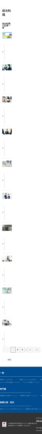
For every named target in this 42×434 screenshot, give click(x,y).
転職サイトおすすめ (6, 379)
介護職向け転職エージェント (28, 395)
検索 (9, 360)
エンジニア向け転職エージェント (10, 382)
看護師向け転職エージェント (9, 395)
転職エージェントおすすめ (28, 379)
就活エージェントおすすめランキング (11, 409)
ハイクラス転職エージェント (31, 382)
